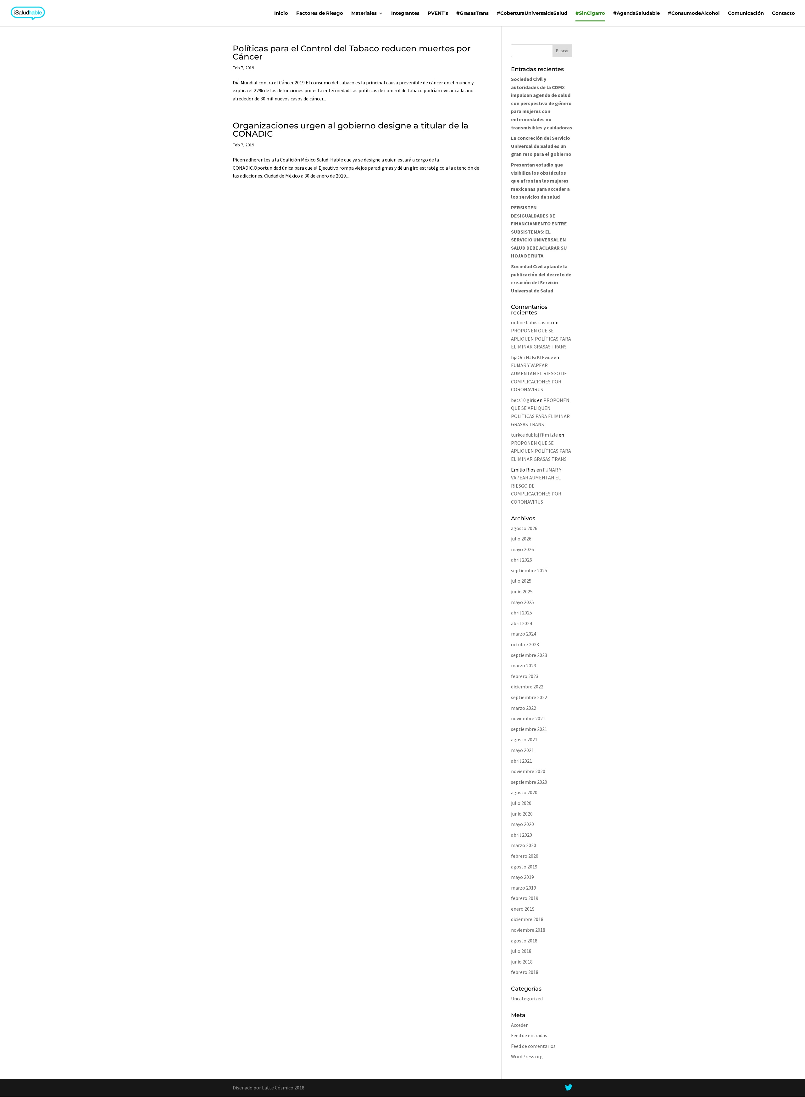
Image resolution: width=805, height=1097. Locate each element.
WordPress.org (527, 1056)
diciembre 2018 (527, 919)
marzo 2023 (523, 665)
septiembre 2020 (529, 782)
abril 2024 (521, 623)
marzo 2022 (523, 708)
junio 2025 (522, 591)
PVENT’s (438, 13)
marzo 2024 (523, 633)
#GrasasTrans (472, 13)
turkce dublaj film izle (534, 435)
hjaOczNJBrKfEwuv (532, 357)
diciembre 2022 (527, 686)
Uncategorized (527, 998)
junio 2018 (522, 961)
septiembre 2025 (529, 570)
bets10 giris (523, 400)
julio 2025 (521, 581)
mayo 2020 (522, 824)
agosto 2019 (524, 866)
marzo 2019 (523, 888)
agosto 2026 (524, 528)
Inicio (281, 13)
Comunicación (746, 13)
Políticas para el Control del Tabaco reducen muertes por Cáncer (352, 52)
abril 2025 (521, 612)
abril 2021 (521, 761)
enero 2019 (523, 909)
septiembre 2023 (529, 655)
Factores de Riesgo (319, 13)
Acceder (519, 1025)
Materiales (364, 13)
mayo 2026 (522, 549)
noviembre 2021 (528, 718)
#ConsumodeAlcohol (694, 13)
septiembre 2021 (529, 729)
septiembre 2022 (529, 697)
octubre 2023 (525, 644)
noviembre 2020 (528, 771)
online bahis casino (531, 322)
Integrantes (405, 13)
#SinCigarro (590, 13)
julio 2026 (521, 538)
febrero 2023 (524, 676)
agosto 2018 (524, 940)
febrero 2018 (524, 972)
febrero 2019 (524, 898)
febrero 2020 (524, 856)
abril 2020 (521, 835)
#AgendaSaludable (636, 13)
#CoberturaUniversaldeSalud (532, 13)
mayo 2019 (522, 877)
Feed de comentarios (533, 1046)
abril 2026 (521, 560)
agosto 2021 (524, 739)
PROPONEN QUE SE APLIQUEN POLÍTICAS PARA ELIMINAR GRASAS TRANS (541, 338)
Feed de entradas (529, 1035)
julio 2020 (521, 803)
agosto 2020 (524, 792)
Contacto (783, 13)
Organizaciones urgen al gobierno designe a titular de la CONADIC (351, 130)
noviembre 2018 (528, 930)
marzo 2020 (523, 845)
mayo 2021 (522, 750)
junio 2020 (522, 814)
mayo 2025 (522, 602)
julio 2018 (521, 951)
